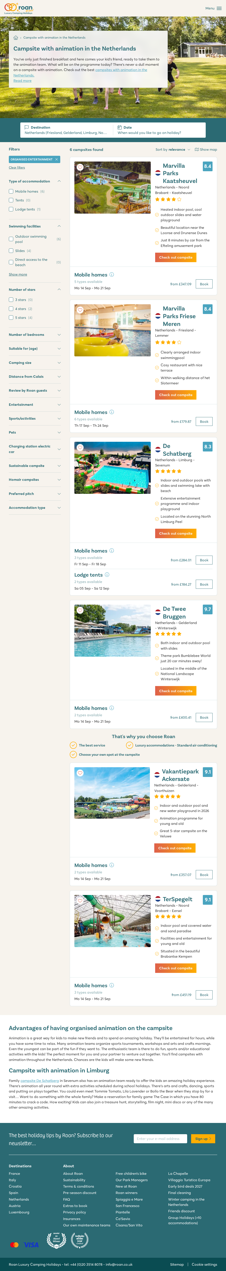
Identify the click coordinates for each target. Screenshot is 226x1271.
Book (204, 284)
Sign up (201, 1138)
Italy (12, 1180)
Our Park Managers (132, 1180)
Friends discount (181, 1211)
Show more (18, 274)
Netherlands (19, 1199)
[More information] (111, 274)
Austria (15, 1205)
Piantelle (123, 1212)
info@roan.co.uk (119, 1264)
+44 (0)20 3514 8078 (86, 1264)
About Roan (73, 1173)
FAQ (66, 1199)
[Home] (15, 37)
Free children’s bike (131, 1173)
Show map (208, 149)
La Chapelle (178, 1173)
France (14, 1173)
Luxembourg (19, 1212)
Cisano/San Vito (129, 1225)
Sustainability (74, 1180)
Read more (22, 80)
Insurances (71, 1218)
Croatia (15, 1186)
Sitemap (177, 1264)
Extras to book (75, 1205)
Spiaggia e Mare (129, 1199)
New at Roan (126, 1186)
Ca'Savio (123, 1218)
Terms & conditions (78, 1186)
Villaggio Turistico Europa (189, 1180)
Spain (13, 1192)
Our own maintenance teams (86, 1225)
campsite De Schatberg (40, 1080)
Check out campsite (175, 257)
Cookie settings (204, 1264)
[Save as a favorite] (80, 167)
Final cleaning (179, 1192)
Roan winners (126, 1192)
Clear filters (17, 167)
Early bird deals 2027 (185, 1186)
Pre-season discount (79, 1192)
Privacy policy (74, 1212)
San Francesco (127, 1205)
